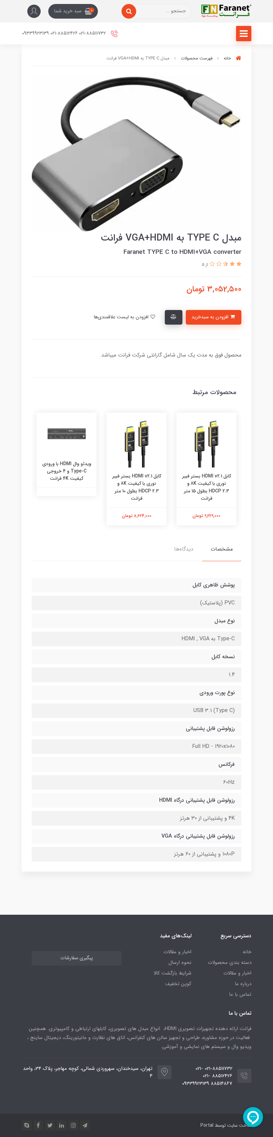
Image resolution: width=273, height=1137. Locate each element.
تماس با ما (240, 994)
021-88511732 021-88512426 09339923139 (64, 33)
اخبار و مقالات (237, 973)
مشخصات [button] (222, 549)
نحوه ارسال (179, 963)
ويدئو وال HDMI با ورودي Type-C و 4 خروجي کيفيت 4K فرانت (114, 471)
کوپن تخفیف (178, 984)
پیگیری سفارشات (76, 958)
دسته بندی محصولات (229, 963)
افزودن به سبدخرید (210, 317)
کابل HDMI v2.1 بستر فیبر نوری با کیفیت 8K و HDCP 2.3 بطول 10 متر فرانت (184, 487)
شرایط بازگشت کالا (172, 973)
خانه (247, 952)
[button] (73, 11)
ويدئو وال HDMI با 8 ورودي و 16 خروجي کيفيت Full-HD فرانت (44, 484)
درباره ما (243, 984)
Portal (206, 1125)
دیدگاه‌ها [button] (183, 549)
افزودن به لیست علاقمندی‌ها (122, 317)
